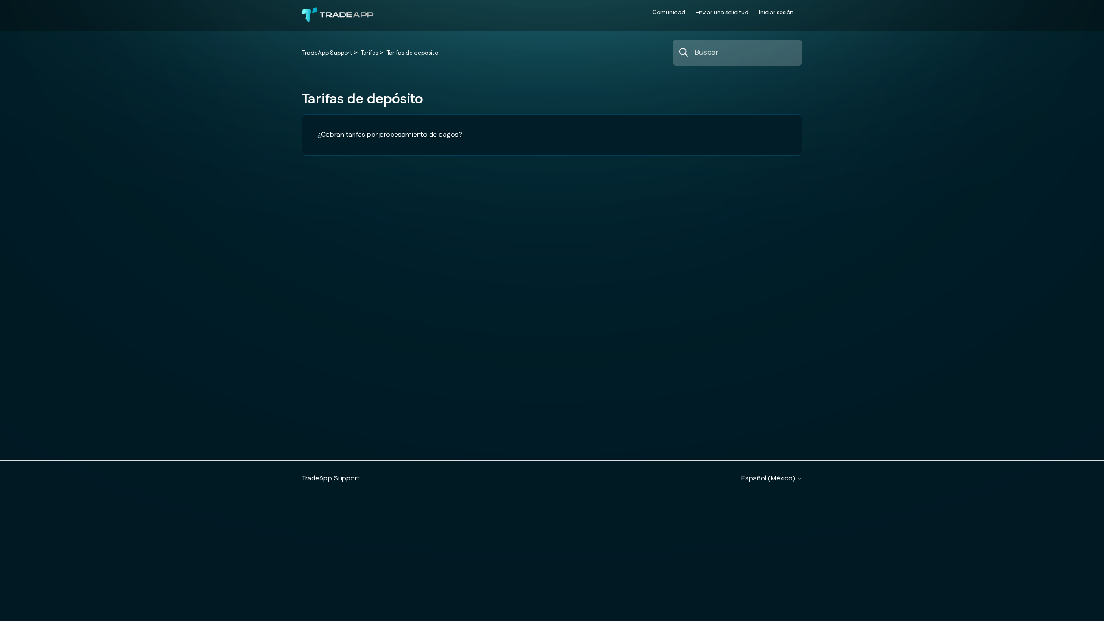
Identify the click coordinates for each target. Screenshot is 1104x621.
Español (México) (769, 479)
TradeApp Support (327, 53)
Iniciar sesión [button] (776, 12)
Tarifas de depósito (412, 53)
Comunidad (668, 12)
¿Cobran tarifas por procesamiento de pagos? (389, 135)
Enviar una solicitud (722, 12)
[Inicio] (338, 15)
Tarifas (369, 53)
